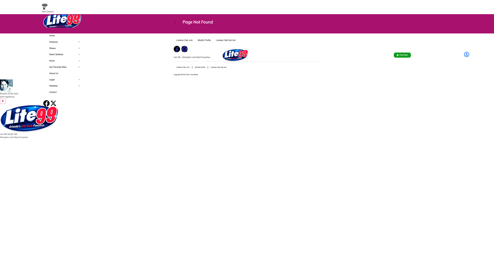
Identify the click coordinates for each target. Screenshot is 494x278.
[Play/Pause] (3, 101)
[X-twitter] (53, 103)
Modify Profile (204, 40)
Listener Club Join (184, 40)
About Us (53, 73)
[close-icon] (44, 8)
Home (52, 36)
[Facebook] (46, 103)
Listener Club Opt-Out (225, 40)
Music (52, 61)
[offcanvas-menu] (44, 5)
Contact (53, 92)
